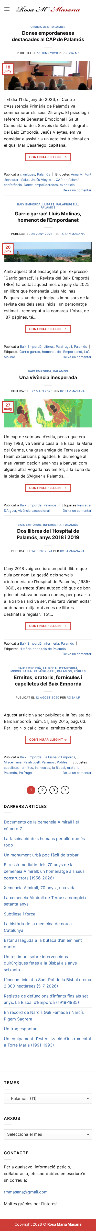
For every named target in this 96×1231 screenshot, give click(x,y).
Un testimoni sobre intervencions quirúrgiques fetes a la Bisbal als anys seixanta (40, 963)
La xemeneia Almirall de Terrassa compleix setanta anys (45, 901)
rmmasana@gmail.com (26, 1191)
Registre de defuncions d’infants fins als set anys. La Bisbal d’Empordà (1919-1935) (46, 999)
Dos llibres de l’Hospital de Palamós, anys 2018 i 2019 (48, 534)
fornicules (42, 768)
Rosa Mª (72, 53)
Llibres (48, 204)
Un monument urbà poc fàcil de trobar (41, 854)
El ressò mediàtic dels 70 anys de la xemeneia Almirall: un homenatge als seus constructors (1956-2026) (44, 871)
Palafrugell (67, 204)
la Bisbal (58, 768)
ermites (27, 768)
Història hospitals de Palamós (42, 649)
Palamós (58, 27)
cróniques (39, 27)
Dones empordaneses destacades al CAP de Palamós (48, 36)
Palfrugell (26, 773)
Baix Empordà (29, 204)
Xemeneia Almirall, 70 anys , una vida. (40, 887)
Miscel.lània (21, 671)
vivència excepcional (34, 511)
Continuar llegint (48, 157)
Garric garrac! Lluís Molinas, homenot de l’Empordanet (48, 217)
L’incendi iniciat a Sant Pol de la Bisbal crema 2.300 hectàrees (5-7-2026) (47, 983)
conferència (13, 185)
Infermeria (52, 525)
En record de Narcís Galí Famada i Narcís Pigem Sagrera (44, 1015)
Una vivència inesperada (48, 377)
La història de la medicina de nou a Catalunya (38, 927)
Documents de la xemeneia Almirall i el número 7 (41, 825)
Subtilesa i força (19, 913)
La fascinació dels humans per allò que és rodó (44, 842)
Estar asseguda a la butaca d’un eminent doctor (43, 943)
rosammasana (72, 234)
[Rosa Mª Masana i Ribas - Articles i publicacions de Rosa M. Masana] (48, 9)
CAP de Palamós (68, 180)
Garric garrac (29, 352)
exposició (67, 185)
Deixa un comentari (77, 190)
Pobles (80, 671)
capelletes (11, 768)
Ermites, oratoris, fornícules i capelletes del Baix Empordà (48, 680)
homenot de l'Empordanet (62, 352)
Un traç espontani (21, 1028)
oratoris (73, 768)
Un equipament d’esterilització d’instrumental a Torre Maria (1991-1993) (47, 1042)
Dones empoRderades (41, 185)
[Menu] (7, 9)
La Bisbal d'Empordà (60, 668)
